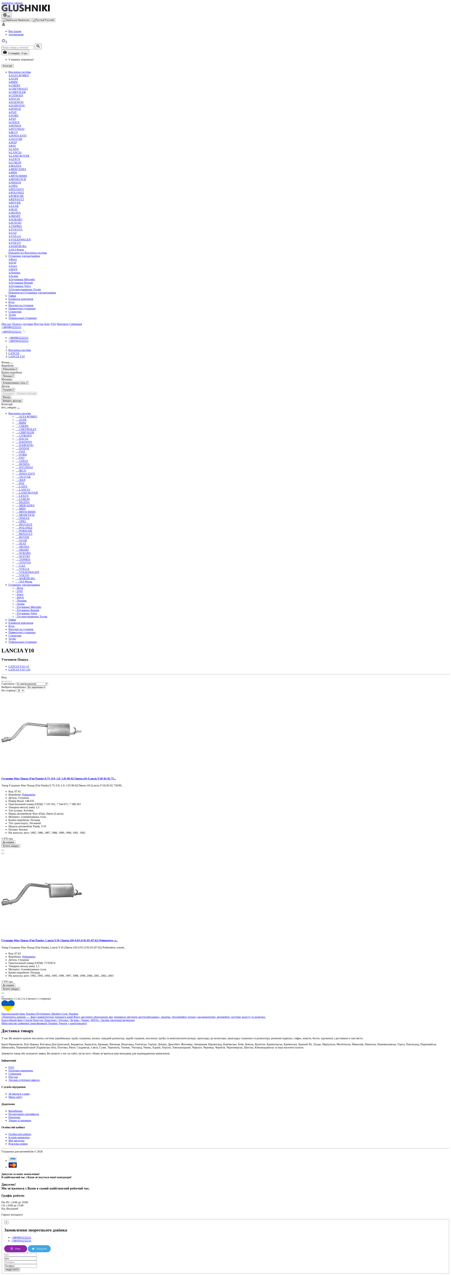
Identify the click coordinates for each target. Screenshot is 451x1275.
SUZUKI (14, 222)
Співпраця (14, 1073)
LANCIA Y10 (16, 356)
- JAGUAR (23, 476)
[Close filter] (11, 363)
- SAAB (21, 540)
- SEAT (21, 543)
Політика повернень (20, 1070)
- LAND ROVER (27, 492)
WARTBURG (17, 246)
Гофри (12, 295)
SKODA (14, 212)
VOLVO (14, 242)
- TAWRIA (23, 559)
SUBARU (15, 219)
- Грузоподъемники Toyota (31, 616)
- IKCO (21, 470)
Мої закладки (16, 1140)
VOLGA (14, 236)
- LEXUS (22, 495)
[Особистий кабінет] (3, 25)
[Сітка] (6, 681)
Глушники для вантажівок (24, 255)
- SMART (22, 549)
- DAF (19, 591)
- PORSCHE (24, 530)
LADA (13, 149)
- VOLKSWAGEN (27, 572)
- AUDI (21, 419)
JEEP (12, 142)
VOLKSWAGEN (19, 239)
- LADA (21, 486)
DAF (12, 262)
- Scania (20, 603)
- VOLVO (22, 575)
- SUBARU (23, 553)
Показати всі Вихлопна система (27, 252)
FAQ (11, 1067)
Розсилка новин (18, 1143)
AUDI (13, 78)
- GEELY (22, 461)
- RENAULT (24, 533)
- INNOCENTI (25, 473)
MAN (12, 269)
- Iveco (19, 594)
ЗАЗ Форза (16, 249)
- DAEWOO (24, 441)
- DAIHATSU (25, 445)
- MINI (21, 508)
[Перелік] (2, 681)
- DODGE (22, 448)
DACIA (14, 98)
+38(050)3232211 (11, 331)
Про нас (13, 1076)
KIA (12, 145)
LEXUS (14, 159)
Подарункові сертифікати (23, 1114)
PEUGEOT (16, 189)
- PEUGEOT (24, 524)
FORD (13, 115)
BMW (13, 82)
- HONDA (23, 464)
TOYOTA (15, 229)
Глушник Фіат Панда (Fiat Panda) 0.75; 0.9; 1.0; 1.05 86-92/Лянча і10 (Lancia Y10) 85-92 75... (58, 778)
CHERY (14, 85)
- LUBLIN (23, 499)
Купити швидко (11, 846)
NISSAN (14, 182)
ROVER (14, 202)
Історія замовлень (19, 1137)
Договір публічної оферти (24, 1080)
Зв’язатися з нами (19, 1093)
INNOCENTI (17, 135)
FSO (12, 118)
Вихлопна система (19, 72)
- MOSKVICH (25, 514)
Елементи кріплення (20, 298)
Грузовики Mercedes (21, 279)
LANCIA (15, 152)
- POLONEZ (24, 527)
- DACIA (22, 438)
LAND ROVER (18, 155)
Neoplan (14, 272)
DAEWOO (16, 102)
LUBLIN (14, 162)
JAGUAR (15, 139)
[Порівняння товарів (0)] (9, 681)
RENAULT (16, 199)
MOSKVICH (17, 179)
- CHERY (22, 426)
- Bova (19, 587)
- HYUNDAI (24, 467)
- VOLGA (22, 568)
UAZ (12, 232)
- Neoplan (21, 600)
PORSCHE (16, 195)
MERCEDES (17, 169)
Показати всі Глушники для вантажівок (32, 292)
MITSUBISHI (17, 175)
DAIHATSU (16, 105)
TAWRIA (15, 226)
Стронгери (14, 311)
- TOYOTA (23, 562)
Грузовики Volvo (19, 286)
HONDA (14, 125)
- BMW (21, 422)
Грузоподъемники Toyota (24, 289)
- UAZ (20, 565)
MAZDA (14, 165)
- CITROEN (24, 435)
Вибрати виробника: (13, 687)
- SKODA (22, 546)
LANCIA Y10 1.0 (18, 666)
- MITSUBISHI (25, 511)
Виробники (15, 1110)
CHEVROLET (18, 88)
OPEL (13, 185)
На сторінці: (8, 690)
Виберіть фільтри (26, 393)
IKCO (13, 132)
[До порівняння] (2, 853)
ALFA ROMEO (18, 75)
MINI (12, 172)
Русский (49, 20)
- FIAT (20, 451)
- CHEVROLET (26, 429)
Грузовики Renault (20, 282)
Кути (11, 302)
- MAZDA (23, 502)
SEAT (13, 209)
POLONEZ (16, 192)
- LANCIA (23, 489)
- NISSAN (23, 518)
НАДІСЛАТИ (12, 1269)
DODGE (14, 108)
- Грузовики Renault (27, 610)
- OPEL (21, 521)
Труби (12, 314)
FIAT (12, 112)
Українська (23, 20)
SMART (14, 216)
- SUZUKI (23, 556)
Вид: (4, 677)
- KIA (20, 483)
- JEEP (20, 480)
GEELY (14, 122)
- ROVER (22, 537)
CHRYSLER (17, 92)
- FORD (21, 454)
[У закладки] (2, 850)
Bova (12, 259)
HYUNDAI (16, 128)
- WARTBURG (25, 578)
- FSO (20, 457)
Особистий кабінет (19, 1134)
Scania (13, 276)
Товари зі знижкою (19, 1120)
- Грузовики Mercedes (28, 606)
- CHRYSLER (25, 432)
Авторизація (15, 34)
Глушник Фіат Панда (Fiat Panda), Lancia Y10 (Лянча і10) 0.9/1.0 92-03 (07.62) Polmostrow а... (59, 940)
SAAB (13, 206)
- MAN (20, 597)
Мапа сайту (15, 1097)
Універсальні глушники (22, 318)
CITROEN (15, 95)
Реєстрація (14, 31)
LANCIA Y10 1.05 (19, 669)
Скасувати (8, 393)
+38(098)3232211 (11, 327)
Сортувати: (8, 683)
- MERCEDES (25, 505)
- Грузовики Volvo (26, 613)
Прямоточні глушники (22, 308)
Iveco (12, 265)
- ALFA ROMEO (26, 416)
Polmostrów (29, 794)
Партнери (14, 1117)
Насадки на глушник (20, 305)
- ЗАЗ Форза (24, 581)
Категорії (7, 66)
